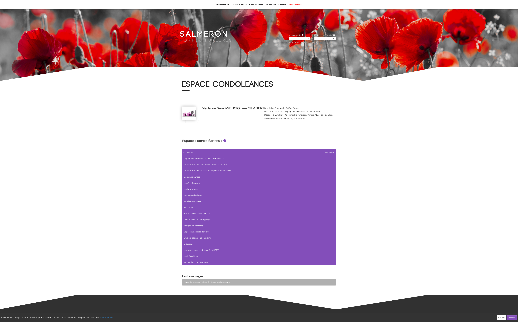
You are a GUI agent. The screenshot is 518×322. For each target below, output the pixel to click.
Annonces (271, 5)
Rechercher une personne (195, 262)
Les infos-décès (190, 256)
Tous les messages (192, 201)
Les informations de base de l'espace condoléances (207, 170)
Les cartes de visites (192, 195)
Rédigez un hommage (194, 226)
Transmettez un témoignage (196, 219)
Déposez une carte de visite (196, 232)
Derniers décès (239, 5)
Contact (282, 5)
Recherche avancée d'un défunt (304, 42)
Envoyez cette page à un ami (197, 238)
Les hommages (190, 189)
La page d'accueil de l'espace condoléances (203, 158)
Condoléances (256, 5)
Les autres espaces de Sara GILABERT (201, 250)
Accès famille (295, 5)
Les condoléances (191, 177)
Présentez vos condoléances (196, 213)
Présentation (222, 5)
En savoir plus (106, 317)
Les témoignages (191, 183)
